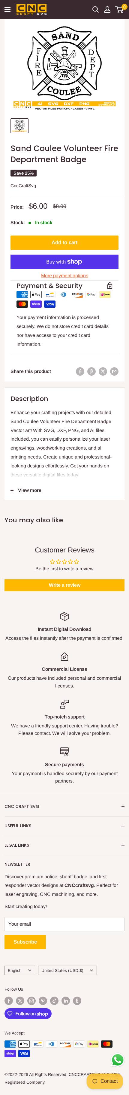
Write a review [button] (64, 585)
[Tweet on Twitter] (103, 371)
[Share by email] (114, 371)
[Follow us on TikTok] (54, 1001)
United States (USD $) (62, 970)
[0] (119, 9)
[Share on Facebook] (80, 371)
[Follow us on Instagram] (31, 1001)
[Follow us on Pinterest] (43, 1001)
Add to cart (64, 242)
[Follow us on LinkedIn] (66, 1001)
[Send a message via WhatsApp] (118, 1060)
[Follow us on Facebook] (8, 1001)
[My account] (107, 9)
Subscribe (25, 942)
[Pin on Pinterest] (91, 371)
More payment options (64, 275)
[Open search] (95, 9)
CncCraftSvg (23, 185)
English (15, 970)
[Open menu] (7, 9)
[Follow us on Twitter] (20, 1001)
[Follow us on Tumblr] (77, 1001)
